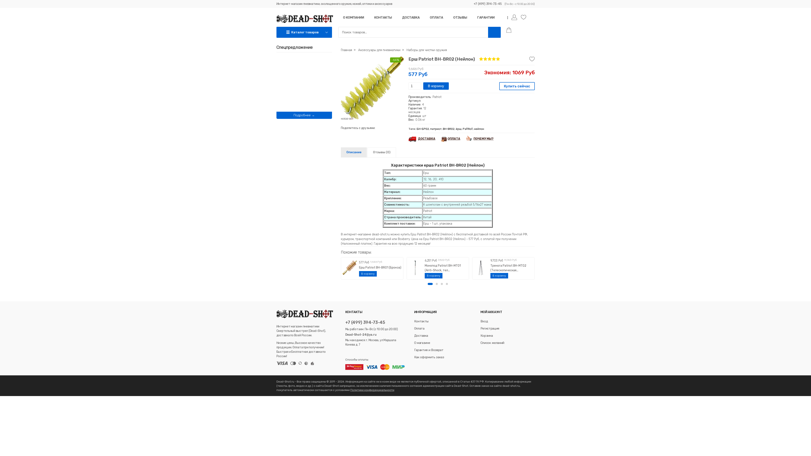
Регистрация (489, 328)
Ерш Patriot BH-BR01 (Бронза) (380, 267)
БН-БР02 (423, 128)
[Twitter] (352, 352)
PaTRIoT (468, 128)
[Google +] (363, 352)
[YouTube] (358, 352)
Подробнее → (304, 115)
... (506, 17)
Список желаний (492, 343)
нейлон (479, 128)
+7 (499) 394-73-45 (488, 4)
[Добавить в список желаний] (532, 59)
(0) (382, 152)
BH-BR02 (448, 128)
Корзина (486, 336)
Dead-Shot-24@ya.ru (361, 335)
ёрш (458, 128)
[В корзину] (368, 274)
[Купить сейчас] (517, 86)
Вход (484, 321)
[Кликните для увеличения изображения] (372, 88)
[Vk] (347, 352)
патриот (436, 128)
